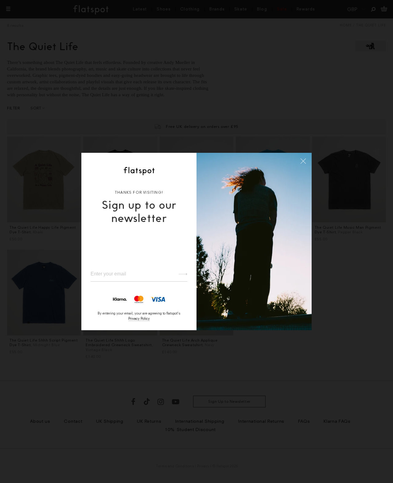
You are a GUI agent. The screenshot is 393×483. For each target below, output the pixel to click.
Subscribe (180, 274)
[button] (303, 161)
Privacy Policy (139, 318)
